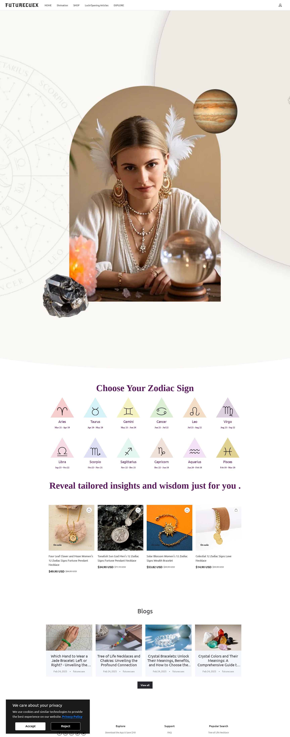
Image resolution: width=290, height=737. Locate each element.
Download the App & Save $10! (120, 732)
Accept (30, 726)
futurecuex (79, 671)
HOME (48, 5)
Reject (65, 726)
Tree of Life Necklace (218, 732)
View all (145, 685)
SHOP (76, 5)
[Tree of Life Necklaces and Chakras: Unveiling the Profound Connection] (119, 638)
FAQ (169, 732)
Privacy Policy (72, 716)
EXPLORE (119, 5)
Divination (62, 5)
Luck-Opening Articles (96, 5)
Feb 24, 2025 (60, 671)
